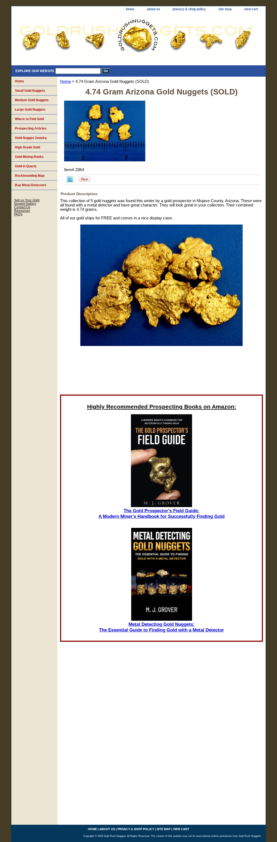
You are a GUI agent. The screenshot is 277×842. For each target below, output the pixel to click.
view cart (251, 9)
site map (225, 9)
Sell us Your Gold (26, 200)
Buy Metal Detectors (31, 185)
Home (65, 81)
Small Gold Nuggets (30, 91)
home (130, 9)
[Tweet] (70, 181)
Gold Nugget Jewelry (31, 138)
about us (153, 9)
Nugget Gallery (25, 203)
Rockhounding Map (29, 176)
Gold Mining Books (29, 157)
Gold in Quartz (26, 166)
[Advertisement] (161, 372)
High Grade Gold (27, 147)
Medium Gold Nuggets (32, 100)
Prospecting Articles (31, 128)
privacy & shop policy (189, 9)
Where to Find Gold (29, 119)
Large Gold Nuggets (30, 109)
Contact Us (22, 207)
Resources (22, 210)
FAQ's (18, 214)
